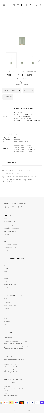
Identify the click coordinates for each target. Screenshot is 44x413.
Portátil (6, 281)
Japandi (6, 308)
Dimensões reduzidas (10, 284)
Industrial (6, 315)
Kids (5, 325)
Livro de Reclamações (10, 251)
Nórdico (6, 299)
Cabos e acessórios (27, 72)
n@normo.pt (10, 182)
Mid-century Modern (10, 305)
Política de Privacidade (10, 244)
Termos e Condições (10, 222)
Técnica (6, 278)
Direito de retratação (10, 231)
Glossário (6, 238)
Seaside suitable (9, 288)
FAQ (5, 241)
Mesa (5, 271)
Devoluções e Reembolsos (11, 228)
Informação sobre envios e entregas (17, 170)
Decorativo (7, 321)
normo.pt (12, 72)
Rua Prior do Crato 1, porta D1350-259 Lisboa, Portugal (11, 365)
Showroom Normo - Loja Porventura (13, 362)
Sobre (5, 218)
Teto (5, 265)
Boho (5, 318)
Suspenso (6, 262)
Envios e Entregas (9, 225)
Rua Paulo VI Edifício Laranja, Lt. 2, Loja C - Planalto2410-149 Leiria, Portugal (14, 388)
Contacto (6, 234)
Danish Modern (8, 302)
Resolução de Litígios (10, 247)
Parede (6, 268)
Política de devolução (13, 173)
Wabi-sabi (7, 312)
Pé (4, 275)
